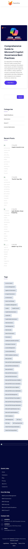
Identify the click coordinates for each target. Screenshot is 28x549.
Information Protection (10, 344)
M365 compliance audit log (11, 355)
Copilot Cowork (15, 308)
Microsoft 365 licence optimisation (13, 390)
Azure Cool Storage (9, 301)
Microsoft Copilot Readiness (9, 507)
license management (10, 347)
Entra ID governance (9, 333)
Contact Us (4, 486)
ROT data (19, 419)
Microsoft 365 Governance (11, 376)
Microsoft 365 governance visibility (13, 380)
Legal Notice (6, 543)
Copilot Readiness (8, 115)
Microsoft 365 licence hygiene (12, 387)
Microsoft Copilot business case (12, 408)
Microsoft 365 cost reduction (11, 365)
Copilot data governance (10, 311)
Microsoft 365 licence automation (12, 383)
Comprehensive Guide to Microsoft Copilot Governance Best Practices (13, 52)
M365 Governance (6, 498)
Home (3, 472)
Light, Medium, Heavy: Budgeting (17, 211)
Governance (7, 119)
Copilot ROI (7, 315)
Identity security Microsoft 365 (12, 340)
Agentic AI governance (10, 290)
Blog (3, 478)
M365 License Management (9, 495)
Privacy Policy (13, 543)
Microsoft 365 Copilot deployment (12, 362)
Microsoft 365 (8, 358)
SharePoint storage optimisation (12, 426)
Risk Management (9, 419)
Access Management (10, 286)
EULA (14, 545)
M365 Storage (5, 501)
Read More (11, 82)
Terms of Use (21, 543)
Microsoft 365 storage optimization (13, 405)
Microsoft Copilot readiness (11, 412)
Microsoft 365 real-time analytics (12, 398)
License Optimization (9, 127)
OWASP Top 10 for (16, 246)
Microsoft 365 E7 (9, 369)
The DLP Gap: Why (17, 179)
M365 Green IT (5, 510)
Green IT (6, 123)
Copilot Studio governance (11, 319)
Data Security (8, 329)
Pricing (4, 481)
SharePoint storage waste (11, 430)
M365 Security (5, 504)
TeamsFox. (12, 538)
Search (20, 97)
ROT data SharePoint (17, 423)
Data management (9, 326)
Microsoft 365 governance (11, 372)
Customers (4, 475)
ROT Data (7, 423)
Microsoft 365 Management (11, 394)
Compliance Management (10, 304)
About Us (4, 483)
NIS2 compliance (9, 416)
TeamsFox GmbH (14, 540)
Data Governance (9, 322)
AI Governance (8, 297)
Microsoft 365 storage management (13, 401)
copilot (7, 308)
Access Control (8, 283)
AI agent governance (10, 294)
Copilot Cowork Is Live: (18, 147)
